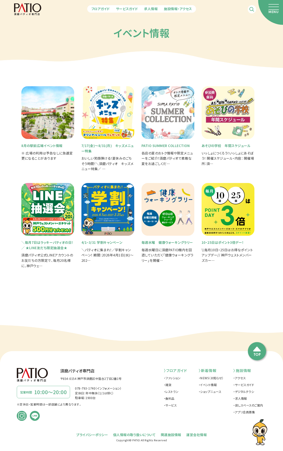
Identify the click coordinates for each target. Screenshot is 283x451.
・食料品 (169, 398)
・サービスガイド (243, 385)
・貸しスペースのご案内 (248, 405)
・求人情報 (240, 398)
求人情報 (151, 8)
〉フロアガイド (175, 370)
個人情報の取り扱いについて (134, 434)
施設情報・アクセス (178, 8)
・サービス (170, 405)
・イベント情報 (208, 385)
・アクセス (239, 378)
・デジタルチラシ (243, 391)
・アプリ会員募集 (244, 412)
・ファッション (172, 378)
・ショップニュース (210, 391)
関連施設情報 (171, 434)
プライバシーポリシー (92, 434)
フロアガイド (100, 8)
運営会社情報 (196, 434)
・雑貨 (168, 385)
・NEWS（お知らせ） (211, 378)
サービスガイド (127, 8)
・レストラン (171, 391)
